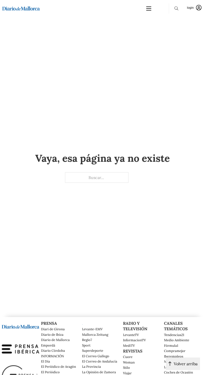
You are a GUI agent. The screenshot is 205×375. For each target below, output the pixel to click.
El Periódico (50, 372)
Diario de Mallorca (55, 340)
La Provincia (91, 367)
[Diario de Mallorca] (20, 326)
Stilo (126, 368)
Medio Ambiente (176, 340)
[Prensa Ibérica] (20, 348)
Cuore (127, 357)
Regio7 (87, 340)
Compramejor (175, 351)
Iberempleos (173, 357)
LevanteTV (131, 335)
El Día (45, 361)
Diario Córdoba (53, 351)
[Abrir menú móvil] (148, 8)
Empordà (48, 345)
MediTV (129, 346)
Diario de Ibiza (52, 335)
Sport (86, 345)
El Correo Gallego (95, 356)
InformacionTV (134, 340)
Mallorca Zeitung (95, 335)
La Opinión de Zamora (99, 372)
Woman (129, 363)
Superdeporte (92, 351)
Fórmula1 (171, 346)
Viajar (127, 373)
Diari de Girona (53, 329)
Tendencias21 (174, 335)
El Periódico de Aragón (58, 367)
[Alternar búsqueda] (176, 9)
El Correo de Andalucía (99, 361)
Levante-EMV (92, 329)
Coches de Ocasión (178, 373)
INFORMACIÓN (52, 356)
